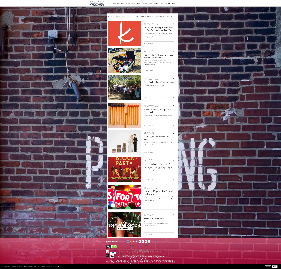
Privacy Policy (58, 266)
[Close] (279, 266)
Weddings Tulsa (160, 16)
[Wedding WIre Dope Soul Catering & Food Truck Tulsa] (149, 241)
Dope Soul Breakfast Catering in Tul (144, 16)
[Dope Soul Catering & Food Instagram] (137, 241)
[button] (175, 16)
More (168, 16)
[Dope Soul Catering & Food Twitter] (140, 241)
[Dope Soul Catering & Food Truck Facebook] (134, 241)
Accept (274, 266)
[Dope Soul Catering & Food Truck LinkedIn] (146, 241)
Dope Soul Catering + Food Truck (123, 16)
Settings (268, 266)
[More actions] (174, 24)
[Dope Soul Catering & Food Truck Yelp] (143, 241)
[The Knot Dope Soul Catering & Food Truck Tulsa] (131, 241)
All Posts (110, 16)
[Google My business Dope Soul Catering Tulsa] (128, 241)
